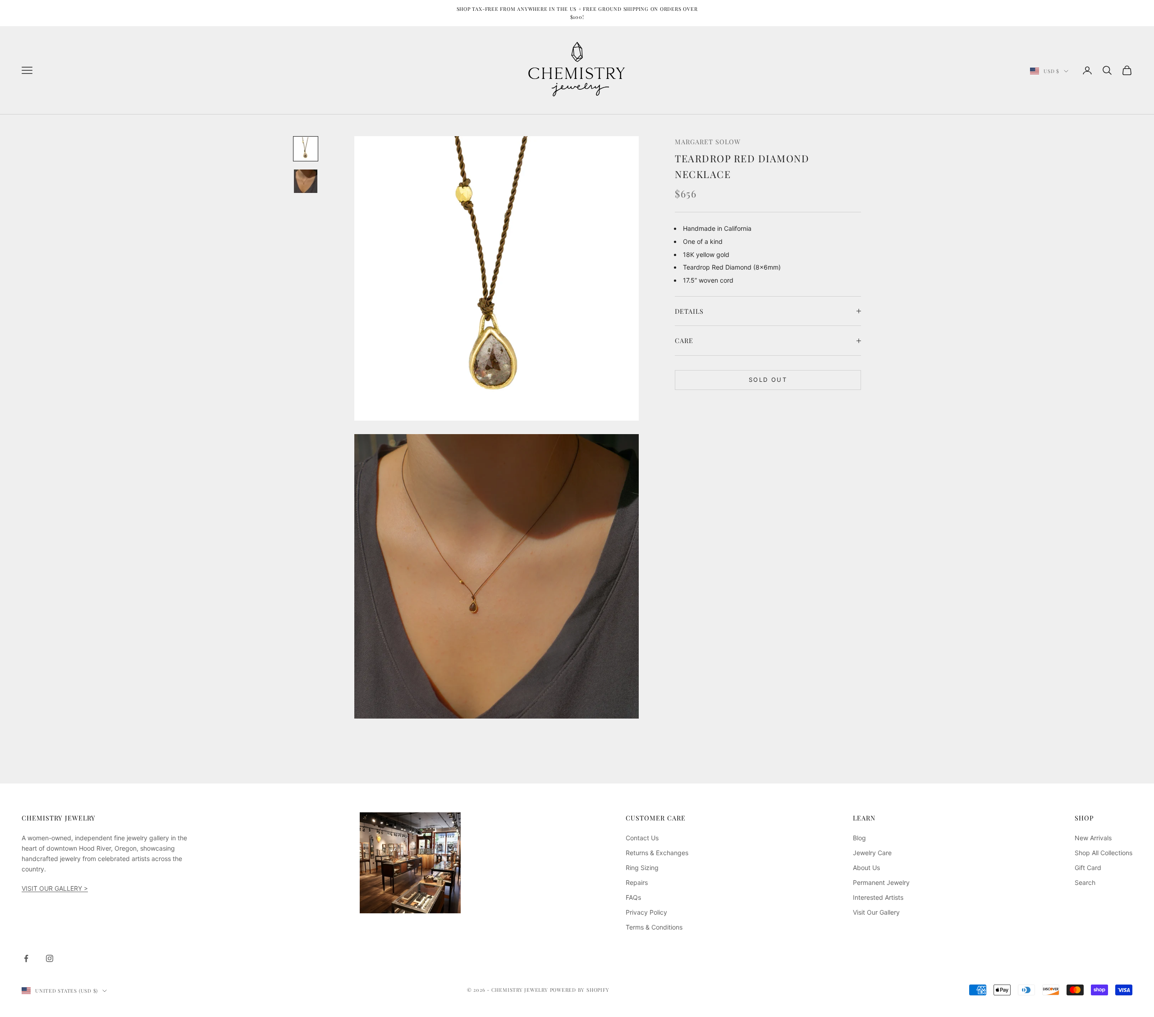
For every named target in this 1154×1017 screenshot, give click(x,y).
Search (1085, 882)
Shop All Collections (1103, 853)
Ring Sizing (642, 867)
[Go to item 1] (305, 148)
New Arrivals (1093, 838)
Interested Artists (878, 897)
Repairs (637, 882)
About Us (866, 867)
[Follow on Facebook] (26, 958)
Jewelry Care (872, 853)
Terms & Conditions (654, 927)
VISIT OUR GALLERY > (55, 888)
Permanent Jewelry (881, 882)
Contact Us (642, 838)
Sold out (768, 379)
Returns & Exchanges (657, 853)
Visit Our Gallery (876, 912)
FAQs (633, 897)
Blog (859, 838)
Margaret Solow (708, 141)
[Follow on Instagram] (49, 958)
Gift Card (1088, 867)
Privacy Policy (646, 912)
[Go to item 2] (305, 181)
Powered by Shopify (579, 989)
